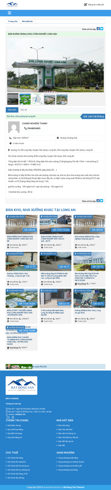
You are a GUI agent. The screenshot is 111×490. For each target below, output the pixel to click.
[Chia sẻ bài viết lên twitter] (101, 29)
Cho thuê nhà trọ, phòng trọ (19, 470)
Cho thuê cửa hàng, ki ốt (17, 474)
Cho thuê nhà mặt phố (17, 462)
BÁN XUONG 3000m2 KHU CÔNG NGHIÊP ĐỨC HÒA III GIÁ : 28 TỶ (52, 239)
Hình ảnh (12, 110)
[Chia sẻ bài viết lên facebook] (98, 29)
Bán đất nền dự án (65, 441)
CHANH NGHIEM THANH (34, 123)
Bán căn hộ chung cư (67, 433)
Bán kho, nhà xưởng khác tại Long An (41, 210)
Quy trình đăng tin (15, 437)
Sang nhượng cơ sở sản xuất (70, 466)
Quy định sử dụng (15, 433)
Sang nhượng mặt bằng (68, 458)
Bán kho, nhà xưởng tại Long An (21, 116)
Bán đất (61, 445)
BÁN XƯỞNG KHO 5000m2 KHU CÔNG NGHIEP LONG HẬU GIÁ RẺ (20, 239)
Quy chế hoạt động (15, 429)
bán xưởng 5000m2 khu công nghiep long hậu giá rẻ (87, 238)
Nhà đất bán (27, 21)
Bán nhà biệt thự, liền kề (68, 437)
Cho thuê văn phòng (16, 478)
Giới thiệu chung (14, 425)
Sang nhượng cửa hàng (68, 470)
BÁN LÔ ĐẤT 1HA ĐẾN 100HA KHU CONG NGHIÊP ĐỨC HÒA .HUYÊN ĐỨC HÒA (19, 312)
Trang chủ (12, 21)
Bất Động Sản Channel (73, 487)
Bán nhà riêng (64, 425)
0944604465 (33, 128)
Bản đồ (24, 110)
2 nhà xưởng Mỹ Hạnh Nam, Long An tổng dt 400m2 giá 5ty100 (52, 312)
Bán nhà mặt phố (65, 429)
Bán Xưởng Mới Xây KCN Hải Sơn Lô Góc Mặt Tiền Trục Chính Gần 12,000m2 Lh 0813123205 (87, 276)
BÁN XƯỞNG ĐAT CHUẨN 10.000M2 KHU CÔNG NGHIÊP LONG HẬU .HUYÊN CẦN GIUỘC (19, 340)
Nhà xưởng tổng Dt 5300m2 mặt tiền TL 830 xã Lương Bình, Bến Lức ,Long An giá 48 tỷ (54, 275)
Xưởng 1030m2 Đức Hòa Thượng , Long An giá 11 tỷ (18, 274)
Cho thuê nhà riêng (15, 458)
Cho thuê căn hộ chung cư (18, 466)
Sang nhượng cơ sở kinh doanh (71, 462)
